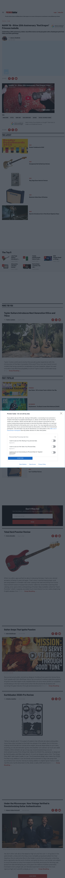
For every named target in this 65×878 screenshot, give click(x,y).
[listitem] (32, 437)
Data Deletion (23, 464)
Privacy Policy (42, 464)
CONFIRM (20, 458)
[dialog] (32, 439)
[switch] (53, 441)
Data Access (32, 464)
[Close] (61, 414)
